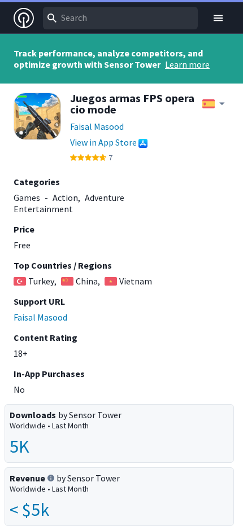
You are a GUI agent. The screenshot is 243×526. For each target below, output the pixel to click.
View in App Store (103, 142)
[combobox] (120, 18)
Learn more (187, 64)
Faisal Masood (97, 126)
